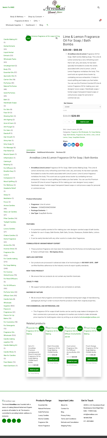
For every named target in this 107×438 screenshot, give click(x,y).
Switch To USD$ (8, 7)
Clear (65, 110)
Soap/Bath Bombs (79, 137)
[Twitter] (69, 145)
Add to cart (84, 122)
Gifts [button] (36, 21)
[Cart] (99, 20)
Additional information (45, 152)
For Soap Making (94, 132)
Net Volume (68, 103)
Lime (93, 135)
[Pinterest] (77, 145)
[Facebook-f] (4, 421)
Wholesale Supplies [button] (13, 25)
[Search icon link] (47, 25)
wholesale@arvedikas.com (90, 317)
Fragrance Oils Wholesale (79, 132)
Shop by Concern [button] (35, 17)
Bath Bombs (71, 135)
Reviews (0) (60, 152)
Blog (41, 25)
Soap (70, 137)
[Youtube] (19, 421)
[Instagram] (14, 421)
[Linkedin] (73, 145)
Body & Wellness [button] (16, 17)
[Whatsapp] (81, 145)
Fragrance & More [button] (22, 21)
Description (30, 152)
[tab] (30, 152)
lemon (88, 135)
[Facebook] (65, 145)
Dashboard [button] (30, 25)
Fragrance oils (81, 135)
